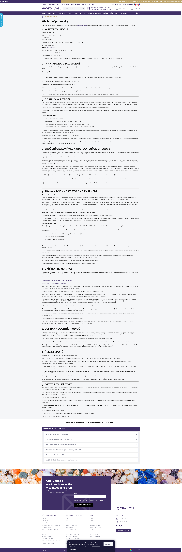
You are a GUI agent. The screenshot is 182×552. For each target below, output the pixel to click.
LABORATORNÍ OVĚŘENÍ (71, 525)
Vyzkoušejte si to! (88, 4)
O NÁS (58, 4)
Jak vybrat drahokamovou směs (51, 525)
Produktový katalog (48, 543)
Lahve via (92, 518)
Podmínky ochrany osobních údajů (51, 541)
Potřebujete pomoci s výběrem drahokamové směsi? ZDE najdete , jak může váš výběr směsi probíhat (90, 1)
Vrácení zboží (45, 532)
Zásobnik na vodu (95, 525)
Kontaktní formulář (123, 530)
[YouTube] (120, 525)
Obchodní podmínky (47, 538)
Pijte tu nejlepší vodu (72, 536)
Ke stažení (44, 534)
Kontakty (44, 518)
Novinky (52, 4)
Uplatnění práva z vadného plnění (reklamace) (54, 283)
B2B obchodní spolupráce (73, 538)
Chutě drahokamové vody (73, 532)
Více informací (96, 546)
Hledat (83, 8)
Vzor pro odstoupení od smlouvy (50, 186)
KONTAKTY (65, 4)
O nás (67, 518)
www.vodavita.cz (82, 25)
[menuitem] (44, 13)
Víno (91, 538)
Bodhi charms (94, 534)
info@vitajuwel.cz (50, 47)
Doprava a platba (46, 527)
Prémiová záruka (70, 527)
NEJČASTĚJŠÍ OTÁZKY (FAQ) (72, 534)
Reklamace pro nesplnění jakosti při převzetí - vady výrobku (57, 280)
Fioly (91, 520)
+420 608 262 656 (123, 521)
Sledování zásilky (47, 536)
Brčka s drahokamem (96, 527)
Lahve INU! (92, 529)
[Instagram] (117, 525)
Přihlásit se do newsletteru (84, 504)
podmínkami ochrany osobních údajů (97, 500)
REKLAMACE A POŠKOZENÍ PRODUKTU (51, 529)
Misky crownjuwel (95, 536)
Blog (67, 520)
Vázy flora (93, 532)
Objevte (44, 4)
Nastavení (73, 549)
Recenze (68, 523)
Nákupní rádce (75, 4)
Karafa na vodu (94, 523)
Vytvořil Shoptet (125, 550)
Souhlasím (108, 544)
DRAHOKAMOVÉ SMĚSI (71, 529)
